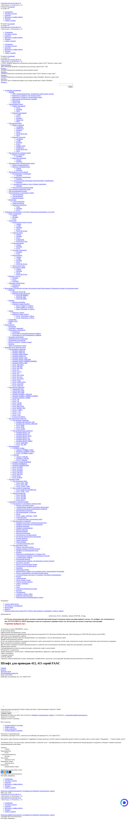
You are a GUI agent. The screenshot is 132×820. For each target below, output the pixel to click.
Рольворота (16, 332)
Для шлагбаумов (14, 446)
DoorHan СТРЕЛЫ (22, 458)
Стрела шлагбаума (18, 201)
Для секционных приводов (17, 418)
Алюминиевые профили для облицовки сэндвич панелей (35, 561)
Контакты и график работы (14, 17)
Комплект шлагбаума (19, 205)
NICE (18, 111)
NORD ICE (20, 128)
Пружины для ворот (23, 562)
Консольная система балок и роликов (24, 99)
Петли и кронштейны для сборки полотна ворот (32, 573)
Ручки (18, 585)
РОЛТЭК (12, 290)
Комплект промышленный (21, 167)
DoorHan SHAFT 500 (23, 439)
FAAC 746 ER (17, 403)
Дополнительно (21, 517)
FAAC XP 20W (21, 498)
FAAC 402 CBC (17, 368)
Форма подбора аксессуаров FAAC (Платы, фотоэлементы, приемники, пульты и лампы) (34, 611)
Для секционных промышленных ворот (22, 163)
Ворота (7, 325)
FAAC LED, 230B (22, 483)
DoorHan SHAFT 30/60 (23, 436)
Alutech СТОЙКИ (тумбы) (25, 450)
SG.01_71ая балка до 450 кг (25, 316)
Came (18, 207)
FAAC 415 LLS (17, 377)
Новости (7, 609)
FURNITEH (20, 240)
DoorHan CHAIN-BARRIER (21, 462)
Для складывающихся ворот (18, 191)
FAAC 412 (15, 370)
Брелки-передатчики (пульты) (22, 222)
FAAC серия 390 (17, 384)
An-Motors (19, 127)
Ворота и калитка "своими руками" (20, 342)
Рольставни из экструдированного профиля (26, 335)
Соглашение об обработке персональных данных (38, 791)
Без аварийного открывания (21, 174)
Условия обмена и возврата (14, 730)
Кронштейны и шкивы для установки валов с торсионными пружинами (40, 571)
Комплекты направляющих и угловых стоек (30, 554)
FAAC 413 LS (16, 371)
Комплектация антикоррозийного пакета (29, 597)
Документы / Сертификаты (14, 606)
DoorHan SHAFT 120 (23, 432)
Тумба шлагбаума (18, 203)
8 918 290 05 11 (16, 3)
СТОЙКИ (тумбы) (18, 448)
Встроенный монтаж (23, 559)
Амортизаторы (21, 578)
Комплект (15, 286)
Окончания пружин (22, 569)
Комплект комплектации (24, 595)
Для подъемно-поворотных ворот (20, 189)
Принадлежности (22, 540)
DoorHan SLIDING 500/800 (21, 398)
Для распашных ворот (16, 104)
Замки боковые (21, 542)
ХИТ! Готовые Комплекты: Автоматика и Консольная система (33, 94)
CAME (18, 114)
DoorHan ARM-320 (18, 352)
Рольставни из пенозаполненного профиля (26, 333)
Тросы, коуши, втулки (23, 580)
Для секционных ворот (20, 545)
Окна (18, 587)
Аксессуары (16, 102)
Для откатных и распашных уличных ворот (26, 503)
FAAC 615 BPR (17, 467)
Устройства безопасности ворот (26, 589)
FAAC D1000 (20, 429)
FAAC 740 (15, 399)
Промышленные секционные (18, 338)
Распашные (12, 326)
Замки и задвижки (22, 583)
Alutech (18, 160)
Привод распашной (18, 106)
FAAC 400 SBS (17, 366)
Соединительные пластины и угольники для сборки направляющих (38, 575)
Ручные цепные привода (24, 582)
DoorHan (19, 109)
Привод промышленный (20, 165)
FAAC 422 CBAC (18, 378)
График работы (10, 727)
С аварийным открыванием (21, 177)
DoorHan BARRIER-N (19, 464)
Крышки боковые (22, 531)
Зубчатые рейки (17, 233)
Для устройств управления (21, 488)
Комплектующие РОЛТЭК (21, 293)
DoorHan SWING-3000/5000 (21, 359)
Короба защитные (22, 529)
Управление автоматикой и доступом (17, 212)
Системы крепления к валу (25, 543)
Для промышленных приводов (22, 431)
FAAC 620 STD (17, 472)
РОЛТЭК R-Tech (21, 134)
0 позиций (11, 7)
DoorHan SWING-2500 (19, 358)
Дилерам (7, 19)
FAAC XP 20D (21, 496)
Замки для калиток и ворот (17, 345)
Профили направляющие (24, 528)
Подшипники (20, 592)
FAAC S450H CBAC (19, 382)
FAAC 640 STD (17, 474)
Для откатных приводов (16, 387)
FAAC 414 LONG (18, 375)
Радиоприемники (18, 243)
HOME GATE (20, 146)
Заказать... (4, 72)
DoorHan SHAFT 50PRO (24, 441)
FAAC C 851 (16, 415)
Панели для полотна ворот (25, 505)
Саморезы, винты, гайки (24, 594)
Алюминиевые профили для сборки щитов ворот (32, 507)
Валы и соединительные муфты (26, 564)
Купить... (4, 68)
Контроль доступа (14, 276)
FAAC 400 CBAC (18, 365)
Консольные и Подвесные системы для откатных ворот (23, 288)
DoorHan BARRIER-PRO (20, 465)
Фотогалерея (9, 607)
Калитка (19, 590)
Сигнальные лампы (18, 267)
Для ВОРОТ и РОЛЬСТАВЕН (18, 502)
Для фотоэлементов (18, 493)
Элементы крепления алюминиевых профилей (31, 509)
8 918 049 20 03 (6, 3)
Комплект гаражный (19, 158)
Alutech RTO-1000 (18, 391)
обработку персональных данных (43, 715)
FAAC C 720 (16, 411)
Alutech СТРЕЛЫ (22, 457)
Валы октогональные (23, 533)
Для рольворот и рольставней (18, 172)
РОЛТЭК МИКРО (22, 295)
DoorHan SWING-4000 (19, 363)
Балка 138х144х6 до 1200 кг (25, 309)
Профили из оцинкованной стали (27, 550)
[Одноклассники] (4, 772)
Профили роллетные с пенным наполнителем (31, 523)
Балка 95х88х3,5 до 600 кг (24, 307)
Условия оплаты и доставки (14, 725)
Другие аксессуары (18, 266)
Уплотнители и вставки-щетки (26, 535)
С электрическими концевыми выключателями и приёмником (32, 180)
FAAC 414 (15, 373)
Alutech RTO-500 (17, 389)
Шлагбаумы (16, 101)
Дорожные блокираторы (17, 283)
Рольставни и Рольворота (17, 330)
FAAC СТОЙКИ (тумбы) (24, 453)
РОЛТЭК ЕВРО (21, 299)
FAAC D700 (20, 427)
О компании (9, 12)
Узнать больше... (6, 65)
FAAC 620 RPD (17, 470)
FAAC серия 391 (17, 385)
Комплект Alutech (18, 312)
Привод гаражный (18, 154)
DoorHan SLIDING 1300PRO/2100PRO (25, 396)
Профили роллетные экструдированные (29, 524)
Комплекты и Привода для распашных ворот (27, 97)
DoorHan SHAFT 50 (22, 437)
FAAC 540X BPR (22, 443)
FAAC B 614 (16, 476)
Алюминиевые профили (24, 557)
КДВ (10, 323)
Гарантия (8, 15)
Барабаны (19, 568)
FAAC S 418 (16, 380)
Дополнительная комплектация (22, 187)
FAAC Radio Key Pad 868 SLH (26, 490)
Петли (18, 514)
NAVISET (15, 281)
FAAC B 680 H (17, 477)
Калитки (11, 344)
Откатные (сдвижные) (16, 328)
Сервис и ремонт (10, 20)
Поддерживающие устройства (26, 512)
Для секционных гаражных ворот (20, 153)
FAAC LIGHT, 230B (23, 486)
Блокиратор (16, 285)
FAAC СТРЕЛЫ (21, 460)
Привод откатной (18, 125)
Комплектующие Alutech (20, 314)
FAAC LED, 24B (21, 484)
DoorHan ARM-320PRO (20, 354)
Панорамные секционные (17, 340)
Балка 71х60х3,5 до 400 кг (24, 305)
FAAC (18, 108)
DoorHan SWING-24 (19, 356)
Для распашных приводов (17, 349)
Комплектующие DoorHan (21, 304)
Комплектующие (17, 198)
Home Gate (19, 120)
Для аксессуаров (14, 479)
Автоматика (9, 90)
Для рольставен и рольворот (21, 521)
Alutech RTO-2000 (18, 392)
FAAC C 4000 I (17, 410)
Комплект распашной (19, 113)
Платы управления (15, 213)
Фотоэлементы (17, 255)
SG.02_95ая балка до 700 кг (25, 318)
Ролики (18, 576)
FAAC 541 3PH (21, 444)
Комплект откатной (18, 137)
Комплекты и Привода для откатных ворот (26, 95)
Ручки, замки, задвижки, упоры (26, 516)
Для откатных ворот (15, 123)
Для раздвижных (17, 194)
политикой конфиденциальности (76, 715)
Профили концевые (22, 526)
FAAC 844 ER (17, 404)
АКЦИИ (11, 92)
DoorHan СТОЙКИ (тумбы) (25, 451)
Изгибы (18, 552)
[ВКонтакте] (2, 772)
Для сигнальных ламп (19, 481)
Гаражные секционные (16, 337)
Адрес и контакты (11, 729)
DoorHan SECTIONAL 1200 (25, 422)
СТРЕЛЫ (15, 455)
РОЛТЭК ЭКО (21, 297)
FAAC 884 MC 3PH (18, 408)
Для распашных (17, 196)
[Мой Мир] (7, 772)
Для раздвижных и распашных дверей (21, 193)
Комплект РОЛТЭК (18, 292)
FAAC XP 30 (20, 500)
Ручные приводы (22, 538)
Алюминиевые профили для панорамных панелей (32, 556)
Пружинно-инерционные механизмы (28, 536)
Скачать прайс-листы (12, 604)
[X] (10, 772)
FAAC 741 (15, 401)
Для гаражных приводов (20, 420)
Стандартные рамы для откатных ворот (29, 519)
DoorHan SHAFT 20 (22, 434)
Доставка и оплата (11, 13)
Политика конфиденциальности (11, 791)
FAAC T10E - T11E (22, 491)
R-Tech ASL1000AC (19, 417)
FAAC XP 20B (21, 495)
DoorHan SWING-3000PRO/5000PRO (24, 361)
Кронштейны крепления (24, 510)
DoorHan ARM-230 (18, 351)
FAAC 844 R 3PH (18, 406)
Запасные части (10, 347)
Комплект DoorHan (18, 302)
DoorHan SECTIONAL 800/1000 (26, 424)
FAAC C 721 (16, 413)
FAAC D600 (20, 425)
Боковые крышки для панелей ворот (28, 549)
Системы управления (19, 250)
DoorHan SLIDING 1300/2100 (22, 394)
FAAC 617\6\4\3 (17, 469)
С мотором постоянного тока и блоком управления (29, 184)
